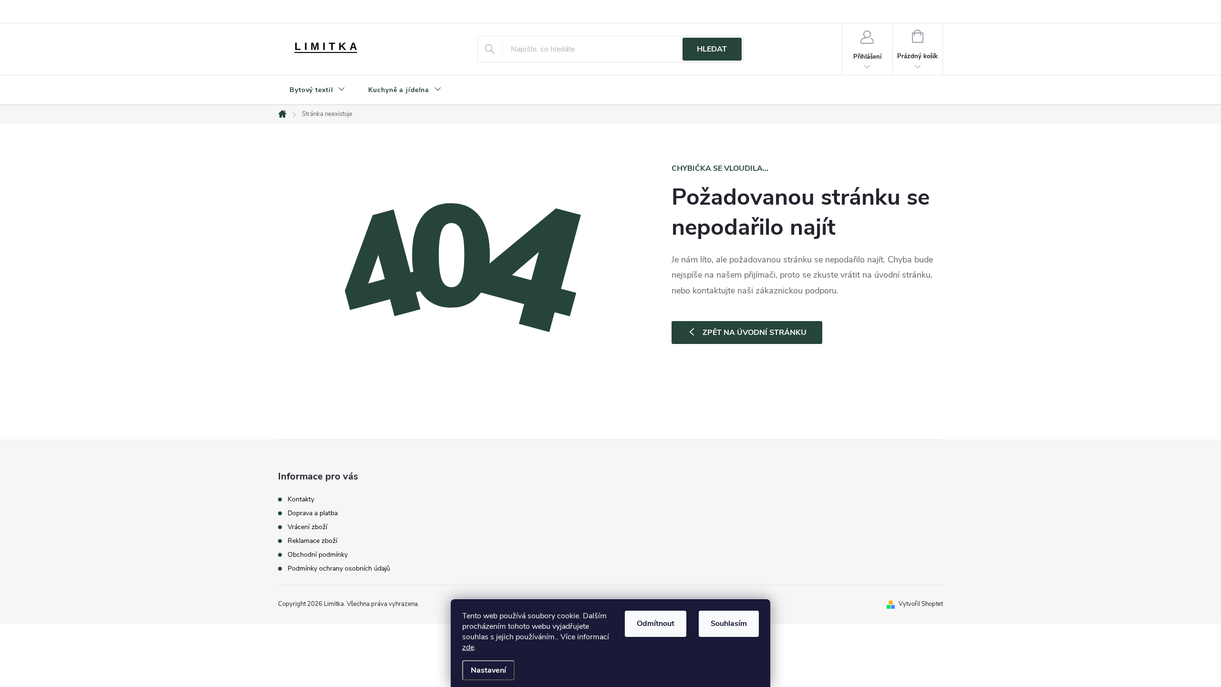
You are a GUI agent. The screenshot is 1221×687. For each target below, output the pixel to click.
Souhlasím (729, 623)
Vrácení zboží (307, 527)
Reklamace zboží (312, 541)
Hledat (712, 49)
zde (468, 647)
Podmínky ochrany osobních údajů (339, 568)
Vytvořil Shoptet (921, 604)
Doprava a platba (313, 513)
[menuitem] (317, 90)
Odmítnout (655, 623)
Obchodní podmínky (318, 555)
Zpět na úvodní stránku (755, 332)
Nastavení (488, 670)
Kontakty (301, 499)
